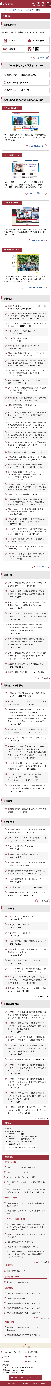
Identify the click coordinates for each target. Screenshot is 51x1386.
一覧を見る (44, 678)
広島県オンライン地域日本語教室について (23, 346)
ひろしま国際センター (37, 146)
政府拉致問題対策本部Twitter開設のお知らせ (23, 1335)
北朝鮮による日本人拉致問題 (18, 494)
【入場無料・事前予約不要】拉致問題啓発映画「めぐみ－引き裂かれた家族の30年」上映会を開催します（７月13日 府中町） (27, 531)
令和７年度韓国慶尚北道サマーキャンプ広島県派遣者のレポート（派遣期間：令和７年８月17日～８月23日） (27, 444)
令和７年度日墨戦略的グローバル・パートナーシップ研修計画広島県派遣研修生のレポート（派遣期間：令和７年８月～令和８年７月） (27, 474)
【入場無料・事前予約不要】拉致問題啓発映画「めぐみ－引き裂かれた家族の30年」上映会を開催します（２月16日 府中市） (27, 1096)
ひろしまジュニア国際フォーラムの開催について (27, 738)
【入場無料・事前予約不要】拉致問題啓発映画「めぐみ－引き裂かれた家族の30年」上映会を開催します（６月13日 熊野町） (27, 363)
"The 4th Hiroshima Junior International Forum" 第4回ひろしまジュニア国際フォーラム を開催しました (27, 766)
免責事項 (6, 1357)
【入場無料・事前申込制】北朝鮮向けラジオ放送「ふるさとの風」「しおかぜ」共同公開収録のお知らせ (27, 1110)
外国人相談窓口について (17, 887)
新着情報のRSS (42, 566)
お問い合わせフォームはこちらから (21, 1147)
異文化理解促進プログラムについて (21, 338)
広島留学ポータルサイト (36, 287)
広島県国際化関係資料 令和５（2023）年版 (23, 1308)
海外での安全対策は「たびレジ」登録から (24, 960)
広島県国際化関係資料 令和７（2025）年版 (25, 664)
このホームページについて (12, 1352)
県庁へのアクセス (18, 1377)
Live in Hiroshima (38, 240)
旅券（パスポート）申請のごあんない (22, 331)
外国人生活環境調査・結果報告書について (23, 405)
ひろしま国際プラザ (37, 193)
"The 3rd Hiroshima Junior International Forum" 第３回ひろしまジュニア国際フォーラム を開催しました (26, 777)
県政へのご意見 (33, 1357)
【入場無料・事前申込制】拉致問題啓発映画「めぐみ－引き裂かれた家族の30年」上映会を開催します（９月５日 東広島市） (27, 316)
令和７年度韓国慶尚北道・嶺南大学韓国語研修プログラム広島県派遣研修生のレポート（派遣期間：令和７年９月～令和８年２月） (27, 425)
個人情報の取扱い (33, 1352)
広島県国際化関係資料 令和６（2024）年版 (23, 1303)
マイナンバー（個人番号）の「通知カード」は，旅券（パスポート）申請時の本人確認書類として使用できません (27, 980)
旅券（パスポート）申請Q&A (19, 924)
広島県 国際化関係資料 (17, 452)
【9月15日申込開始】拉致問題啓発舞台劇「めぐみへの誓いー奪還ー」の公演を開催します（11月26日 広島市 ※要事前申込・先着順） (27, 486)
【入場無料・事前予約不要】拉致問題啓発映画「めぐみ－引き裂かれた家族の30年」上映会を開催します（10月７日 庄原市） (27, 501)
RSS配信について (33, 1361)
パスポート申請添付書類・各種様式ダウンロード (27, 941)
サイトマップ (35, 1377)
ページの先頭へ (25, 1347)
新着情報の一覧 (42, 58)
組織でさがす (17, 10)
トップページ (5, 10)
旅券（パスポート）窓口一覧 (19, 933)
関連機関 (6, 1361)
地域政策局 (29, 10)
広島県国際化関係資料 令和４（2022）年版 (23, 1313)
